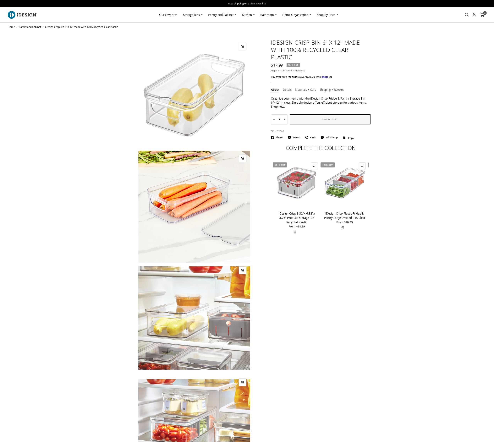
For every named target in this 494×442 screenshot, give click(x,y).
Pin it (313, 137)
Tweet (296, 137)
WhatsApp (332, 137)
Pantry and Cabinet (220, 15)
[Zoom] (242, 46)
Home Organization (295, 15)
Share (279, 137)
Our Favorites (168, 15)
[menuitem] (168, 14)
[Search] (466, 15)
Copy (348, 137)
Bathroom (267, 15)
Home (11, 27)
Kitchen (247, 15)
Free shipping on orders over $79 (247, 3)
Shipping (275, 70)
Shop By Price (326, 15)
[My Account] (474, 15)
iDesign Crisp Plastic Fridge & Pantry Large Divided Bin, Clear (344, 215)
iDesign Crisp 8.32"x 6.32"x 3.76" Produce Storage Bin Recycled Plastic (297, 217)
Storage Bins (191, 15)
